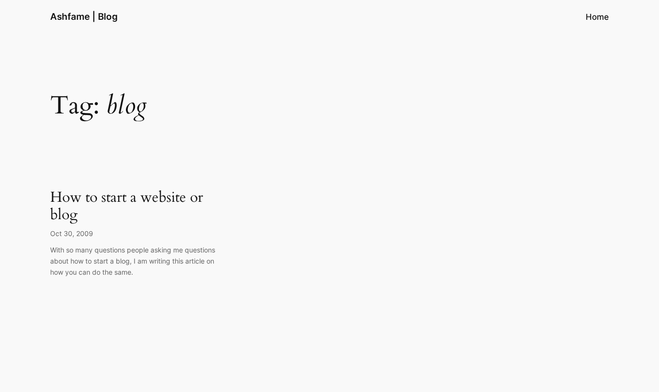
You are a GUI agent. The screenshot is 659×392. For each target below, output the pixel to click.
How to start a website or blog (126, 206)
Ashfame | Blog (84, 16)
